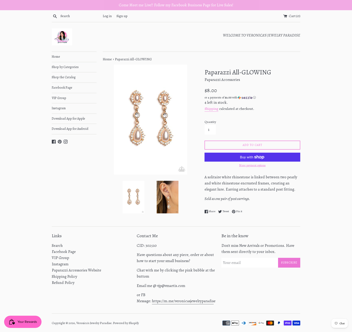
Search (57, 245)
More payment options (252, 165)
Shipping (211, 108)
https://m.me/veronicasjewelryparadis (183, 301)
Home (56, 56)
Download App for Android (70, 129)
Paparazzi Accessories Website (76, 270)
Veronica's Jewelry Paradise (94, 323)
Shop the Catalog (64, 77)
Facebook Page (62, 87)
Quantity (210, 122)
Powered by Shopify (126, 323)
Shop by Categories (65, 67)
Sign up (122, 16)
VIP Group (59, 98)
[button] (252, 97)
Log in (107, 16)
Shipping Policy (64, 276)
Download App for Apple (68, 118)
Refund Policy (63, 282)
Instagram (59, 108)
